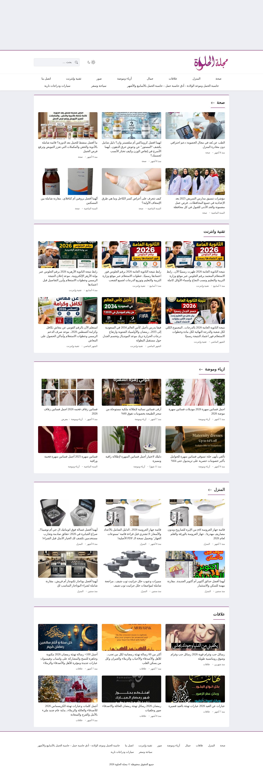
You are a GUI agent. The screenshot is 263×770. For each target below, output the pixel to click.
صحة (221, 102)
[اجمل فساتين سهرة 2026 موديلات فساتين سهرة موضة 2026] (195, 400)
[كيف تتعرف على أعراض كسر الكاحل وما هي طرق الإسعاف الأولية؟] (131, 191)
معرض (64, 419)
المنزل (219, 489)
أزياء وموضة (204, 419)
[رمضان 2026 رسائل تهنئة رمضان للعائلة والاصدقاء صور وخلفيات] (131, 699)
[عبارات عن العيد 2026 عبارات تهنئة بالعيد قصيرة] (195, 699)
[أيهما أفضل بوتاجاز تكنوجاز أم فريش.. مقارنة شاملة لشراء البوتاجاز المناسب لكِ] (68, 572)
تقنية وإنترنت (202, 286)
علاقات (206, 664)
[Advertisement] (155, 25)
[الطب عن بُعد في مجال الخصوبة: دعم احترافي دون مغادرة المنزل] (195, 138)
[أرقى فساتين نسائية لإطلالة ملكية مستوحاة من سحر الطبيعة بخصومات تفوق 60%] (131, 400)
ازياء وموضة (215, 369)
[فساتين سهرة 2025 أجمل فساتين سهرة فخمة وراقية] (68, 447)
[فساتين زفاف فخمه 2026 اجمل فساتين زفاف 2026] (68, 400)
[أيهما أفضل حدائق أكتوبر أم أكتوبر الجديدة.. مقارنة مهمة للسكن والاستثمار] (195, 572)
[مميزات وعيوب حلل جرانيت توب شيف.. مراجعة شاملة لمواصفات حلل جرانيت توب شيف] (131, 572)
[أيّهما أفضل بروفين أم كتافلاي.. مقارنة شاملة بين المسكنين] (68, 191)
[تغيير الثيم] (91, 62)
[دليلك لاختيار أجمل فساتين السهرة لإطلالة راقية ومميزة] (131, 447)
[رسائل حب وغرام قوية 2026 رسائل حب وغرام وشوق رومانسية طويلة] (195, 647)
